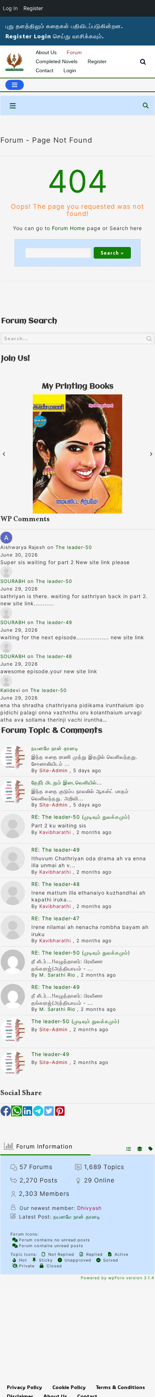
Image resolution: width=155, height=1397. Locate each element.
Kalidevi (10, 690)
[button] (5, 1111)
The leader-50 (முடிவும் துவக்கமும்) (75, 1021)
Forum (74, 52)
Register (97, 61)
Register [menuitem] (33, 8)
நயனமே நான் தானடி (55, 748)
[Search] (143, 62)
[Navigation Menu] (14, 85)
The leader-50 (74, 547)
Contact (44, 70)
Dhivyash (89, 1208)
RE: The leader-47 (55, 918)
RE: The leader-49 (55, 850)
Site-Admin (53, 770)
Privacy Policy (24, 1387)
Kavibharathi (55, 832)
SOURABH (13, 581)
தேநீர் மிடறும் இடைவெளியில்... (66, 782)
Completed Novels (57, 61)
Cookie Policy (69, 1387)
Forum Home (68, 228)
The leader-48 (54, 656)
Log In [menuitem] (10, 8)
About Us (46, 52)
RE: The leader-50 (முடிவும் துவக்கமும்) (80, 817)
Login (69, 70)
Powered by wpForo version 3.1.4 (116, 1277)
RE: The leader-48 (55, 884)
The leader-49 (54, 622)
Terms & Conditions (120, 1387)
